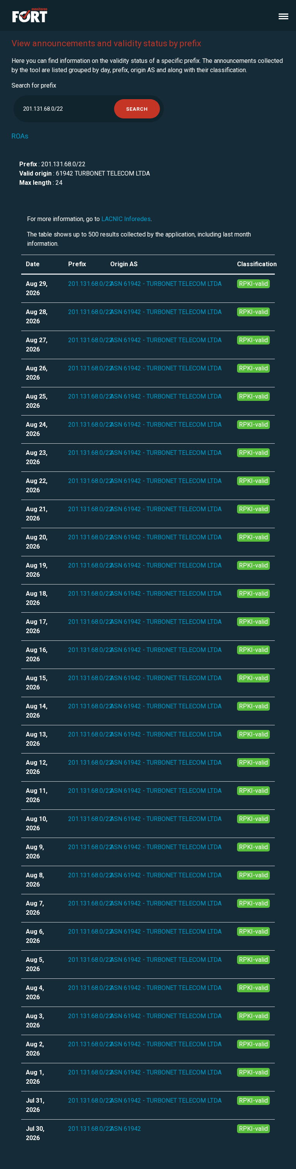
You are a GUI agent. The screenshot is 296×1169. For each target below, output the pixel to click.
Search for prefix (34, 85)
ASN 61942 (125, 1128)
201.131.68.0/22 (90, 283)
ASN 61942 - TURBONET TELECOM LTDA (166, 283)
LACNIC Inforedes (126, 219)
